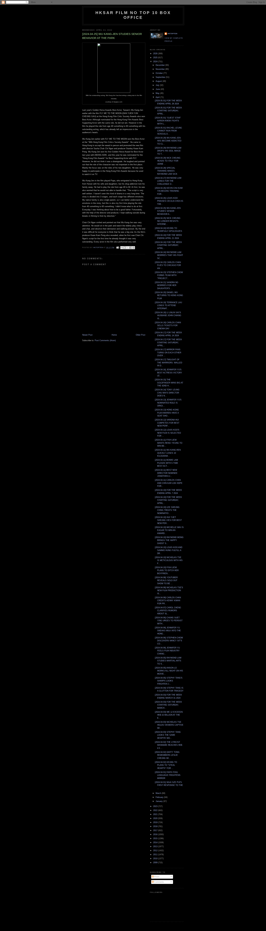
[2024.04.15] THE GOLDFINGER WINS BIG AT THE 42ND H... (169, 382)
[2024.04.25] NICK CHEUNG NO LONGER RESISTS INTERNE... (167, 221)
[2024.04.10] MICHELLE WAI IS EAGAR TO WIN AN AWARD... (169, 530)
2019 (155, 822)
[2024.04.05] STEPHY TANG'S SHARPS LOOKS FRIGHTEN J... (168, 681)
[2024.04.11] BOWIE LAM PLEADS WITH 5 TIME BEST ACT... (166, 463)
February (160, 797)
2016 (155, 834)
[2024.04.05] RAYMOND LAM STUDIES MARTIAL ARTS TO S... (168, 661)
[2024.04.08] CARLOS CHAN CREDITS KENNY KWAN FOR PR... (168, 600)
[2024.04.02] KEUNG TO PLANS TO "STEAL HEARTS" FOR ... (166, 765)
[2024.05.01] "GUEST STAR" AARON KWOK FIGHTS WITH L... (168, 121)
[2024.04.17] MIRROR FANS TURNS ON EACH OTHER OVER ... (168, 352)
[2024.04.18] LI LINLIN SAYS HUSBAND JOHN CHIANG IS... (168, 315)
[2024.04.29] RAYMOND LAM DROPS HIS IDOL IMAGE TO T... (168, 151)
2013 (155, 846)
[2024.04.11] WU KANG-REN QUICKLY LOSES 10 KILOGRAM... (168, 453)
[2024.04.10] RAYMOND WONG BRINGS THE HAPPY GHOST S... (169, 540)
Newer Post (87, 335)
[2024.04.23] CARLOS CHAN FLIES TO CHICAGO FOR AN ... (168, 265)
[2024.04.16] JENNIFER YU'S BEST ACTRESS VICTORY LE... (168, 372)
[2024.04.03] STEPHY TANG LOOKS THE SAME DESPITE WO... (168, 735)
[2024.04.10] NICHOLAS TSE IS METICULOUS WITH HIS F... (169, 560)
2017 (155, 830)
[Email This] (121, 247)
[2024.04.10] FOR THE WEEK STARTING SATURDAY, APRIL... (168, 500)
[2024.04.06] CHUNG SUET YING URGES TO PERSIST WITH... (169, 620)
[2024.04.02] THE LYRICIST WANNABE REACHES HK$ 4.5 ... (168, 745)
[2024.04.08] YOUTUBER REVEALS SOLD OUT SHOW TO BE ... (166, 580)
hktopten (172, 33)
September (161, 77)
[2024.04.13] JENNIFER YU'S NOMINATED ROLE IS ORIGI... (168, 403)
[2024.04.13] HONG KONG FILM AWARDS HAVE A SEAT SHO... (167, 413)
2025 (155, 57)
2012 (155, 850)
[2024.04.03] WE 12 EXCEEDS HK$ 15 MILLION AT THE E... (169, 715)
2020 (155, 818)
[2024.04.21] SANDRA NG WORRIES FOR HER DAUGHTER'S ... (166, 285)
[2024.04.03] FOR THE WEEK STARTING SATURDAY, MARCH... (168, 705)
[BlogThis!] (124, 247)
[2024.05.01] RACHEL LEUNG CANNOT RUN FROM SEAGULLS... (168, 131)
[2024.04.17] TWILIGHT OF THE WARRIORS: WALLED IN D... (168, 362)
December (160, 65)
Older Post (140, 335)
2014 (155, 842)
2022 (155, 810)
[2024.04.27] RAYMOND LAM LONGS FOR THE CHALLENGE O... (168, 181)
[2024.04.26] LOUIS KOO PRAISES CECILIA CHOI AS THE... (169, 201)
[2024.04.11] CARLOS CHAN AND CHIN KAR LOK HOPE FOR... (168, 483)
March (159, 793)
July (158, 85)
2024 (155, 61)
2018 (155, 826)
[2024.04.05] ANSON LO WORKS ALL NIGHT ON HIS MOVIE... (169, 671)
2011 (155, 854)
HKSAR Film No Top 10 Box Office (133, 15)
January (159, 801)
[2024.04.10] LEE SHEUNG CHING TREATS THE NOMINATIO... (167, 510)
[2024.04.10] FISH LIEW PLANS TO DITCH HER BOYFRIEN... (167, 570)
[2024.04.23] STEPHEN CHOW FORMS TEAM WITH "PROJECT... (169, 275)
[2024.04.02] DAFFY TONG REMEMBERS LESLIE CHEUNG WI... (167, 755)
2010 (155, 858)
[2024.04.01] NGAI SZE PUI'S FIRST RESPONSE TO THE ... (169, 785)
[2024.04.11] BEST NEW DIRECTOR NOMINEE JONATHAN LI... (166, 473)
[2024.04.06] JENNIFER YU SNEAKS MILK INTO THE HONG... (168, 630)
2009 (155, 862)
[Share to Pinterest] (133, 247)
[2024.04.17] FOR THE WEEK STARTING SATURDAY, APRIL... (168, 342)
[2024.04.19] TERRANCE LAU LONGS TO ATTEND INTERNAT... (168, 305)
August (159, 81)
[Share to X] (127, 247)
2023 (155, 806)
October (159, 73)
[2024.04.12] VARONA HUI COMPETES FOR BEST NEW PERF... (167, 423)
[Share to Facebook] (130, 247)
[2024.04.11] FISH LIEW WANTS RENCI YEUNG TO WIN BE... (168, 443)
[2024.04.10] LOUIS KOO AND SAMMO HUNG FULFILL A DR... (168, 550)
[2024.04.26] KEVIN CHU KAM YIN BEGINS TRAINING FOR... (169, 191)
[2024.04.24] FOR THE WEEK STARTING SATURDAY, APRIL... (168, 245)
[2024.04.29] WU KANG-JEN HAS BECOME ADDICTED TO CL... (168, 141)
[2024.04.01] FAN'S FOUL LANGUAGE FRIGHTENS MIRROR (167, 775)
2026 (155, 53)
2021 (155, 814)
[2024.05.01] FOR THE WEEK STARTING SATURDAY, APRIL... (168, 111)
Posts (156, 877)
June (158, 89)
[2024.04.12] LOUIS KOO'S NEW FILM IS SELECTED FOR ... (168, 433)
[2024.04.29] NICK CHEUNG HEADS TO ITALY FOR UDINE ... (167, 161)
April (158, 97)
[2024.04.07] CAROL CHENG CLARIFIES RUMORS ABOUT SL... (168, 610)
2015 (155, 838)
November (160, 69)
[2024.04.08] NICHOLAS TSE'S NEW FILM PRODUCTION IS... (169, 590)
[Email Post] (117, 247)
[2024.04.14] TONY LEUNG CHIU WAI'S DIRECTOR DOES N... (167, 393)
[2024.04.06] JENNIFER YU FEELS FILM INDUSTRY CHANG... (167, 651)
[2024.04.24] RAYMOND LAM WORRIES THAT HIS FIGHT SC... (169, 255)
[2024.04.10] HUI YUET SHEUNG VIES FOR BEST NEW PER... (168, 520)
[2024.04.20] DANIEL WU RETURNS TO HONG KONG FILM (169, 295)
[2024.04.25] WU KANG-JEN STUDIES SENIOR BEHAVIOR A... (168, 211)
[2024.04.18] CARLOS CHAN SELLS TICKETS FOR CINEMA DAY (168, 325)
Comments (159, 882)
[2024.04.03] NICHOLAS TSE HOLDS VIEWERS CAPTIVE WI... (169, 725)
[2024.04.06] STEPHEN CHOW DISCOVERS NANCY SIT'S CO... (169, 641)
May (158, 93)
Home (114, 335)
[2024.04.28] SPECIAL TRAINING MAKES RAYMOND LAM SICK (166, 171)
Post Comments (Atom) (105, 340)
